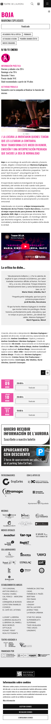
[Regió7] (25, 543)
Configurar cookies (25, 717)
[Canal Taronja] (25, 535)
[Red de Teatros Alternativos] (25, 644)
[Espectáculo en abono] (5, 58)
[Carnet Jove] (42, 562)
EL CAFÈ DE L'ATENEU (11, 610)
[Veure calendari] (47, 372)
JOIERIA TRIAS (32, 610)
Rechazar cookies (25, 712)
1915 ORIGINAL (8, 588)
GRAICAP (30, 602)
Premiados (27, 34)
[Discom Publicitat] (25, 515)
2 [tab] (25, 134)
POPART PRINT (8, 630)
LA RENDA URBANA (35, 612)
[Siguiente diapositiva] (46, 456)
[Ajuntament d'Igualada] (38, 502)
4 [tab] (28, 134)
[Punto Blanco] (42, 523)
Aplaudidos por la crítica (12, 34)
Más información (9, 700)
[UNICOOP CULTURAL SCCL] (25, 674)
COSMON (6, 607)
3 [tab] (27, 134)
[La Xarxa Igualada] (42, 570)
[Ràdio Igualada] (9, 543)
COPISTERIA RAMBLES (11, 604)
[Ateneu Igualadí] (25, 570)
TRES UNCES (32, 628)
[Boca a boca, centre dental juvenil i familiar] (9, 515)
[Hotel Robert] (9, 554)
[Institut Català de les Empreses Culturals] (38, 481)
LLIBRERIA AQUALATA (11, 620)
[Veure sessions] (43, 372)
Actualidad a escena (10, 39)
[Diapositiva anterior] (4, 456)
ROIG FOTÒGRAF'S (10, 633)
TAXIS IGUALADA (34, 625)
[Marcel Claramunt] (9, 523)
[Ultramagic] (12, 492)
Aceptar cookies (25, 706)
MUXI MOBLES (8, 625)
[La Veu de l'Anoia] (42, 535)
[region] (25, 117)
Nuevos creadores (9, 43)
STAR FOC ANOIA (34, 617)
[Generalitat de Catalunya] (38, 492)
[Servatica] (25, 554)
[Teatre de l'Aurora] (11, 3)
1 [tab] (23, 134)
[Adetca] (9, 644)
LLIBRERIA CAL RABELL (12, 622)
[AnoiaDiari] (9, 535)
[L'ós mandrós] (42, 515)
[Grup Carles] (12, 481)
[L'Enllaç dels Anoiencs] (25, 562)
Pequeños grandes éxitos (28, 39)
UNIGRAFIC (31, 630)
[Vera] (42, 554)
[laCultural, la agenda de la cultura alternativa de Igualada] (9, 570)
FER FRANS (31, 599)
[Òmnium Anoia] (9, 578)
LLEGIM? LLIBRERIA (10, 617)
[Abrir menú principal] (47, 3)
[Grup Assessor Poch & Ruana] (25, 523)
